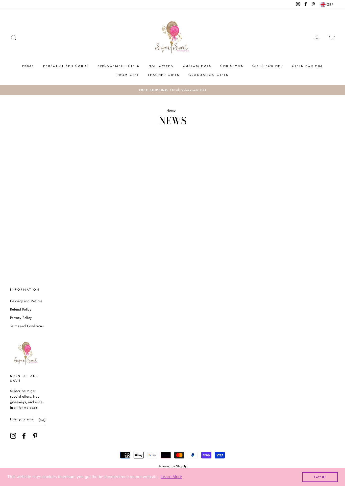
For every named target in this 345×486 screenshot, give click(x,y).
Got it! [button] (320, 477)
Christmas (231, 65)
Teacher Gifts (163, 74)
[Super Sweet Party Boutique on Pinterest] (35, 436)
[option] (172, 90)
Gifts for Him (307, 65)
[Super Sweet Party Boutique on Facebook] (24, 436)
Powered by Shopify (172, 466)
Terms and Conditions (26, 325)
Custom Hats (197, 65)
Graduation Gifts (208, 74)
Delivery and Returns (26, 300)
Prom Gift (128, 74)
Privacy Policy (21, 317)
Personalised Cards (66, 65)
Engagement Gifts (119, 65)
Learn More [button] (171, 477)
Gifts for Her (267, 65)
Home (28, 65)
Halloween (161, 65)
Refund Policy (20, 309)
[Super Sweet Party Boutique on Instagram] (13, 436)
